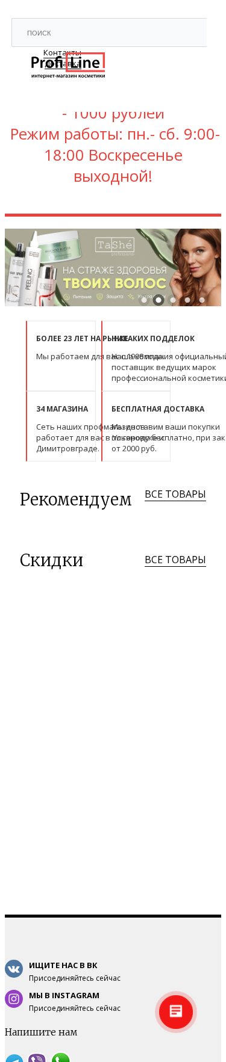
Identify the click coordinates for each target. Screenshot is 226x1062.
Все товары (175, 494)
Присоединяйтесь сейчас (75, 971)
